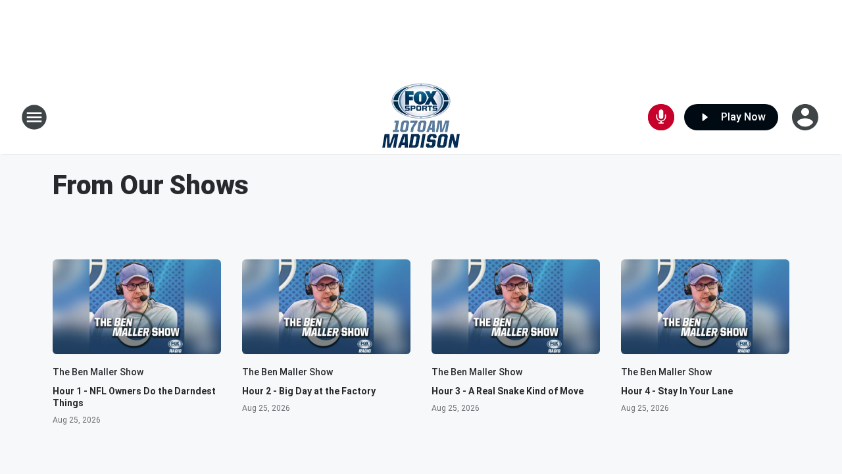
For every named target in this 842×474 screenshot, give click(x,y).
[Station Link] (421, 117)
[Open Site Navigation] (34, 117)
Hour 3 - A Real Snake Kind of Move (507, 391)
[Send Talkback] (661, 117)
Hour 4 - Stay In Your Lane (677, 391)
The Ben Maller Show (98, 372)
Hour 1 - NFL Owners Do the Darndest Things (134, 397)
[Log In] (806, 117)
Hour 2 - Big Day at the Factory (309, 391)
